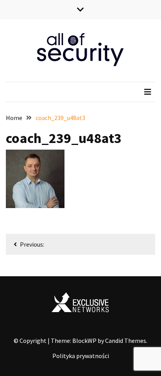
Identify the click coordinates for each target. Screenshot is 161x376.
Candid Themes (125, 340)
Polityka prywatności (80, 356)
